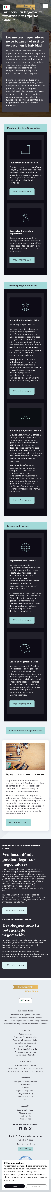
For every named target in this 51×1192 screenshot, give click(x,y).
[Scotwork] (25, 988)
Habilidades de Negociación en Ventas (25, 1015)
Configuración (36, 1186)
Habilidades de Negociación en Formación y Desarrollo (25, 1021)
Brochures (25, 1085)
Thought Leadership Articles (25, 1082)
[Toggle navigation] (45, 6)
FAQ (25, 1099)
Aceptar (14, 1186)
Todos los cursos (25, 1034)
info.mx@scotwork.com (25, 1144)
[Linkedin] (20, 1129)
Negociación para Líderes (25, 1052)
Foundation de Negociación (25, 1043)
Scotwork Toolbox (25, 1096)
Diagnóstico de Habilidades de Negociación (25, 1068)
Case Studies (25, 1119)
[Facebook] (25, 1129)
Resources (25, 1078)
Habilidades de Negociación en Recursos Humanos (25, 1024)
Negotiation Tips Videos (25, 1091)
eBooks (25, 1088)
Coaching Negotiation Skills (25, 1049)
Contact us (24, 1149)
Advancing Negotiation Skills (25, 1037)
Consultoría (25, 1061)
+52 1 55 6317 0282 (25, 1140)
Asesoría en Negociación (25, 1065)
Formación (25, 1030)
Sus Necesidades (25, 1011)
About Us (25, 1106)
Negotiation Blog (25, 1094)
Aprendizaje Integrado (25, 1055)
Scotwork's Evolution (25, 1110)
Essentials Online (25, 1046)
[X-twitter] (30, 1129)
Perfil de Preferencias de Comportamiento (25, 1071)
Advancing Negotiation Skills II (25, 1040)
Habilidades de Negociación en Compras (25, 1018)
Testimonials (25, 1116)
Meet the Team (25, 1113)
